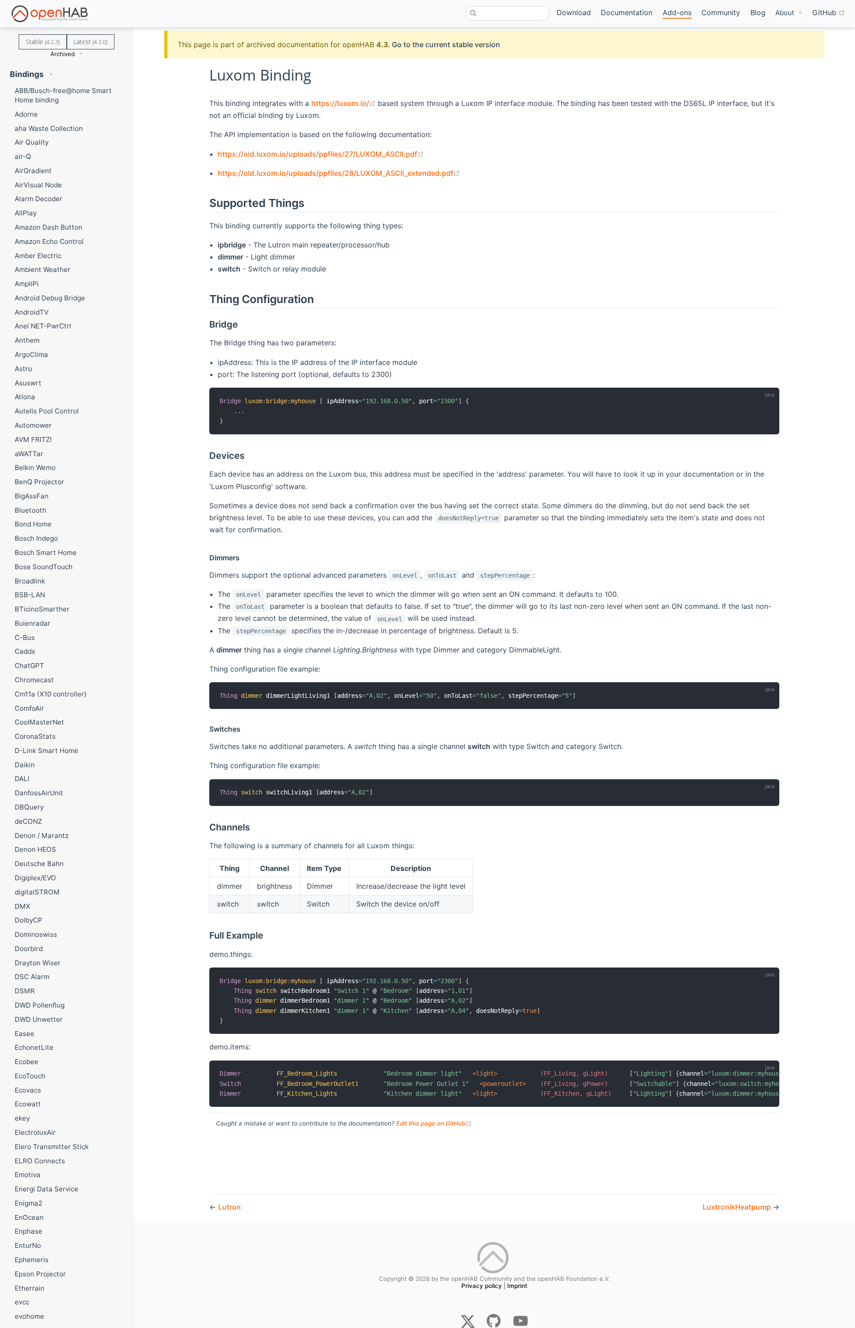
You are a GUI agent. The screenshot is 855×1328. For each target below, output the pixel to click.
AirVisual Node (38, 185)
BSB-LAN (30, 595)
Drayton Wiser (38, 963)
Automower (33, 425)
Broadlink (30, 581)
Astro (23, 368)
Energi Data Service (46, 1189)
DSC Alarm (32, 976)
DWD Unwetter (39, 1019)
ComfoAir (29, 708)
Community (720, 12)
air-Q (23, 156)
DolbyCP (28, 920)
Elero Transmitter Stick (52, 1146)
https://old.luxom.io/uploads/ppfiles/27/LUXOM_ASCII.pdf (321, 154)
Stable (43, 41)
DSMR (25, 991)
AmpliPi (27, 283)
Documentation (626, 12)
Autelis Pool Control (47, 411)
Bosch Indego (36, 538)
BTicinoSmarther (42, 609)
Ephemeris (32, 1259)
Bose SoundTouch (44, 567)
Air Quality (32, 142)
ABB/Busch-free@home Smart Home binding (63, 95)
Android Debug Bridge (50, 298)
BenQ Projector (39, 482)
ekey (22, 1118)
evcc (22, 1302)
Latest (90, 41)
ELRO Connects (40, 1161)
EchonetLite (34, 1047)
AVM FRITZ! (33, 439)
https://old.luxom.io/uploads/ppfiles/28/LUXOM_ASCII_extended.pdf (339, 173)
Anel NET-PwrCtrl (43, 326)
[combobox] (507, 13)
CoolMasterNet (39, 722)
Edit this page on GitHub (434, 1123)
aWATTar (29, 453)
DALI (22, 778)
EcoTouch (30, 1076)
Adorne (26, 114)
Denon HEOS (35, 849)
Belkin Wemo (35, 467)
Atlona (25, 397)
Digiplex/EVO (35, 878)
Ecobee (26, 1061)
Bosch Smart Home (46, 552)
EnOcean (29, 1217)
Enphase (28, 1231)
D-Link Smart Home (46, 750)
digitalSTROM (37, 892)
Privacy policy (481, 1285)
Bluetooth (30, 510)
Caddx (25, 651)
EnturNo (28, 1245)
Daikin (25, 765)
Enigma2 (28, 1203)
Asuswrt (28, 383)
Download (574, 12)
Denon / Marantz (42, 835)
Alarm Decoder (38, 198)
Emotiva (28, 1174)
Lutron (229, 1206)
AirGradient (33, 170)
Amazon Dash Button (48, 227)
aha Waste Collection (49, 128)
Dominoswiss (36, 934)
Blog (757, 12)
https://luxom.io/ (344, 103)
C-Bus (25, 637)
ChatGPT (29, 665)
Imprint (517, 1285)
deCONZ (28, 821)
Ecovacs (28, 1090)
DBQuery (29, 807)
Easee (24, 1033)
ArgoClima (31, 354)
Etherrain (30, 1288)
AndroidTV (32, 312)
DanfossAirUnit (39, 793)
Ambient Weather (42, 269)
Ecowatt (28, 1104)
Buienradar (32, 623)
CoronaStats (35, 736)
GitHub (828, 12)
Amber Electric (38, 255)
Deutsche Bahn (39, 863)
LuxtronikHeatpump (738, 1206)
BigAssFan (32, 496)
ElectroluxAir (35, 1132)
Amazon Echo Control (49, 241)
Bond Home (33, 524)
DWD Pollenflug (40, 1005)
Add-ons (677, 12)
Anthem (27, 340)
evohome (29, 1316)
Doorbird (29, 948)
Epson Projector (40, 1274)
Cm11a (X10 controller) (51, 694)
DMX (22, 906)
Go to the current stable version (446, 44)
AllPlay (26, 213)
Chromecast (34, 680)
